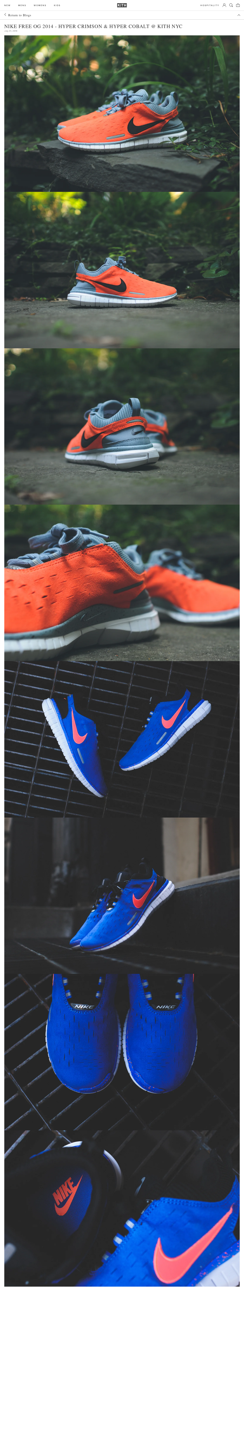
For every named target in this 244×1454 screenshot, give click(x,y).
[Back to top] (239, 15)
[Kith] (122, 5)
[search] (231, 5)
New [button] (7, 5)
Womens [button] (40, 5)
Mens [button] (22, 5)
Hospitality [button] (209, 5)
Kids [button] (57, 5)
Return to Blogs (19, 15)
